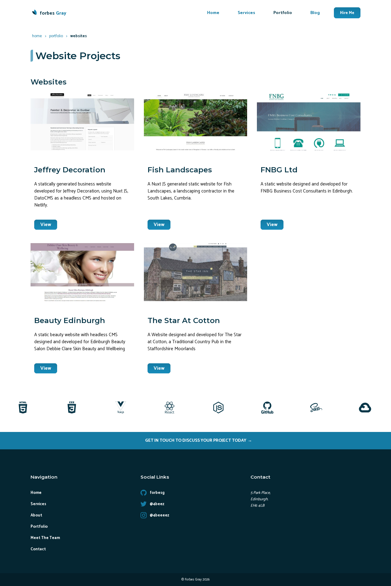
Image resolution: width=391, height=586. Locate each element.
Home (213, 12)
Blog (315, 12)
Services (246, 12)
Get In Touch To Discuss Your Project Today (195, 440)
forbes (53, 13)
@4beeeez (159, 515)
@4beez (157, 504)
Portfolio (282, 12)
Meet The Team (45, 538)
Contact (38, 549)
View (45, 225)
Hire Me (347, 12)
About (36, 515)
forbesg (157, 493)
